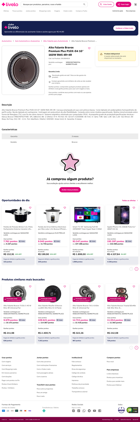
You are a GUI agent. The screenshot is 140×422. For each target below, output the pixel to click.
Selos (120, 404)
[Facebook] (100, 411)
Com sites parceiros (44, 361)
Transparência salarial (79, 392)
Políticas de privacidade (80, 384)
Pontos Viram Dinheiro (10, 384)
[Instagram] (73, 411)
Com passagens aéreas (45, 373)
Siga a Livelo (76, 407)
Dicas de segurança (79, 369)
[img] (132, 410)
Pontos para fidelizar (114, 385)
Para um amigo (42, 392)
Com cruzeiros (42, 376)
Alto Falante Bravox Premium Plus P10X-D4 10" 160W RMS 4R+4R (84, 41)
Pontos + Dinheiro (8, 388)
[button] (52, 4)
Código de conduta (78, 373)
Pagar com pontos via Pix (10, 380)
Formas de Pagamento (11, 404)
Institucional (77, 357)
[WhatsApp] (84, 411)
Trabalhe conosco (78, 388)
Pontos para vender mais (115, 381)
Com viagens (6, 361)
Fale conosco (76, 361)
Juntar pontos (42, 357)
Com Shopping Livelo (9, 369)
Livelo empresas (112, 374)
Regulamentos (77, 365)
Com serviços (6, 365)
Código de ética (77, 376)
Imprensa (75, 380)
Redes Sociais (77, 404)
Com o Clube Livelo (44, 369)
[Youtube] (94, 411)
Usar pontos (7, 357)
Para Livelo (41, 396)
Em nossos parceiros (9, 373)
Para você (110, 361)
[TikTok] (78, 411)
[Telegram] (89, 411)
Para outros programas (45, 389)
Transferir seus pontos (46, 385)
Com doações (7, 376)
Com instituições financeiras (47, 365)
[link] (10, 4)
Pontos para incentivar (115, 377)
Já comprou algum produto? (70, 179)
